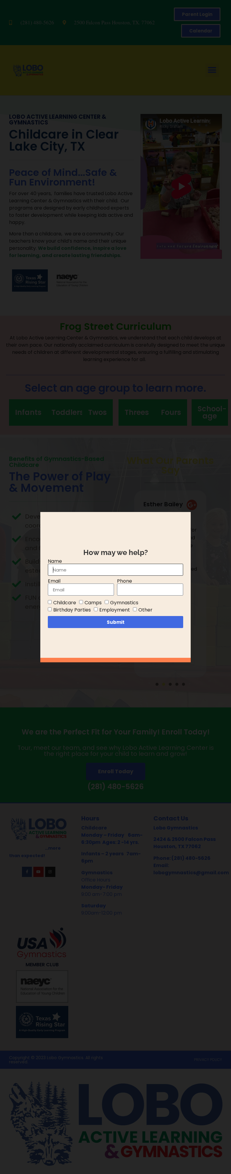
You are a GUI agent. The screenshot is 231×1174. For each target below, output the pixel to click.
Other (145, 609)
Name (55, 561)
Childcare (64, 602)
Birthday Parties (72, 609)
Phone (124, 581)
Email (54, 581)
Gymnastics (124, 602)
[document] (115, 587)
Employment (114, 609)
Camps (93, 602)
